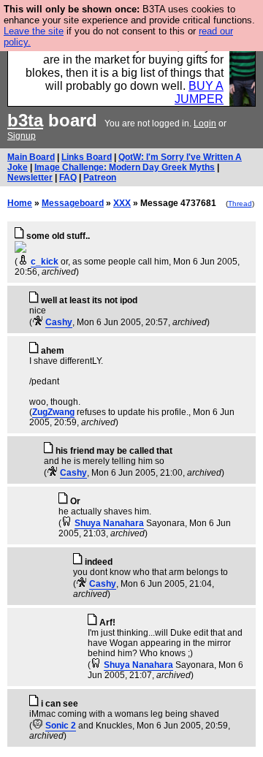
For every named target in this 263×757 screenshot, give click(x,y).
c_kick (44, 261)
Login (205, 123)
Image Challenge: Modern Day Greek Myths (124, 167)
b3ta (25, 120)
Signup (21, 136)
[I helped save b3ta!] (23, 261)
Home (19, 203)
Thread (240, 203)
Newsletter (30, 177)
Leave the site (34, 31)
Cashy (58, 322)
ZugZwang (53, 412)
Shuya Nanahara (109, 523)
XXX (122, 203)
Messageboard (73, 203)
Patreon (99, 177)
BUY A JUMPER (199, 92)
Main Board (31, 157)
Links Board (86, 157)
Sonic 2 (60, 725)
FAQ (68, 177)
